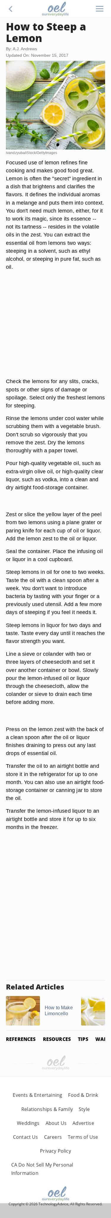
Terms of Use (83, 1137)
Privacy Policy (55, 1151)
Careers (53, 1137)
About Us (56, 1123)
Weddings (28, 1123)
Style (84, 1109)
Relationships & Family (47, 1109)
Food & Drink (83, 1095)
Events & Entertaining (37, 1095)
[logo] (55, 8)
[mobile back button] (11, 8)
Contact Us (25, 1137)
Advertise (83, 1123)
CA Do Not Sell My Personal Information (42, 1169)
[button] (11, 8)
